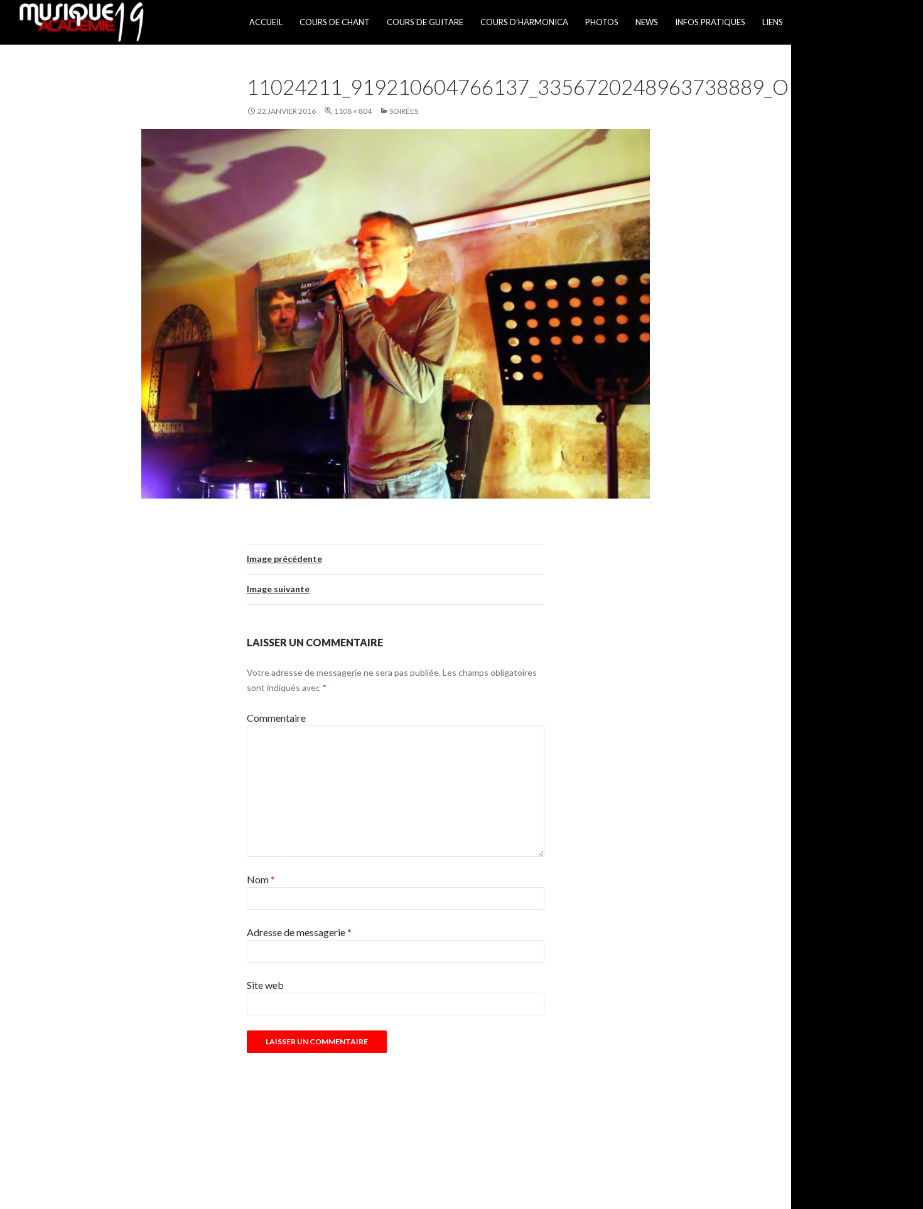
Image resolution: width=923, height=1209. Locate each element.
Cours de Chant (335, 22)
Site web (265, 985)
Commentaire (276, 718)
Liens (772, 22)
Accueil (266, 22)
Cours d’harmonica (524, 22)
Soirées (403, 111)
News (646, 22)
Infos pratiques (710, 22)
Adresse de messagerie (299, 932)
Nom (261, 879)
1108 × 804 (353, 111)
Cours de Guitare (425, 22)
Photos (601, 22)
